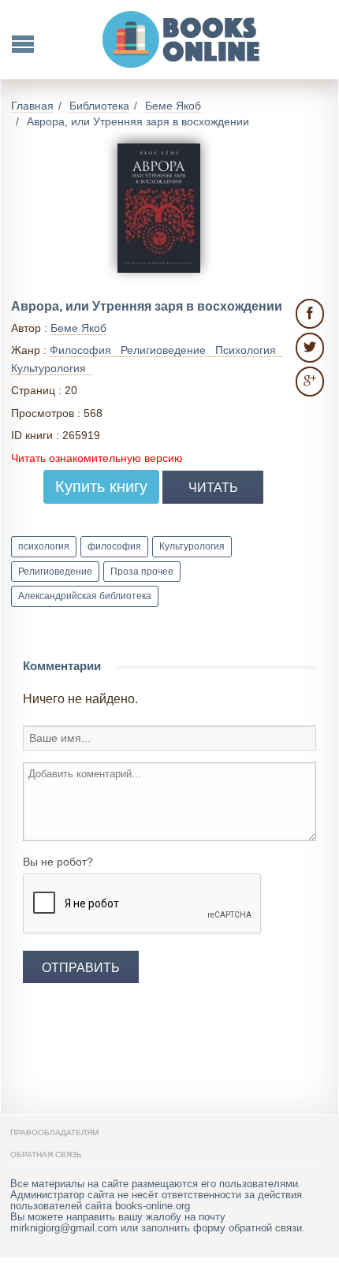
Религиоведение (55, 571)
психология (43, 546)
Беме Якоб (78, 328)
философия (114, 546)
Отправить (81, 967)
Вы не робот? (58, 861)
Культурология (192, 546)
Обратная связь (46, 1154)
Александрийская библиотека (84, 595)
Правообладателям (54, 1132)
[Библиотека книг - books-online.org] (182, 39)
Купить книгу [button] (101, 486)
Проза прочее (141, 571)
